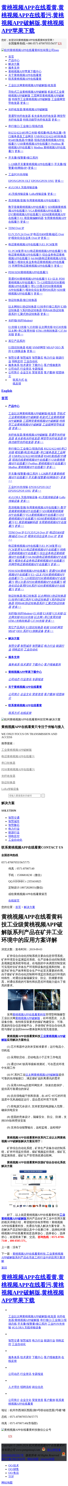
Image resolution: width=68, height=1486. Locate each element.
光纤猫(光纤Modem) (20, 320)
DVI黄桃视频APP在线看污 (24, 214)
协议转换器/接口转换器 (22, 300)
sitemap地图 (48, 1458)
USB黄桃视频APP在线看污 (34, 143)
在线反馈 (25, 712)
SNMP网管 (39, 347)
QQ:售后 (13, 1472)
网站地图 (33, 1458)
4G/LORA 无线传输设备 (23, 187)
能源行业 (14, 832)
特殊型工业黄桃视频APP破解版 (31, 99)
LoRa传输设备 (38, 193)
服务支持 (14, 67)
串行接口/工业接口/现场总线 (25, 126)
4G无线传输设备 (18, 193)
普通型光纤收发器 (19, 115)
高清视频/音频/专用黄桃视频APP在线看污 (34, 200)
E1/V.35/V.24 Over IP (20, 234)
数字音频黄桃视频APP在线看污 (27, 206)
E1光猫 (12, 327)
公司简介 (14, 372)
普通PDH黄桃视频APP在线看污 (27, 278)
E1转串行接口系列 (48, 306)
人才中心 (14, 1380)
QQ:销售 (13, 1469)
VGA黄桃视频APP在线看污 (45, 210)
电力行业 (49, 357)
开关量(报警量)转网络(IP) (43, 477)
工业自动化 (31, 361)
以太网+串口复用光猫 (21, 330)
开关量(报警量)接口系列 (23, 157)
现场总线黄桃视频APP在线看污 (31, 459)
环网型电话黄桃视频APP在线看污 (32, 265)
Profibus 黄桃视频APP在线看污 (47, 463)
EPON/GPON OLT (19, 180)
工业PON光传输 (18, 174)
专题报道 (37, 368)
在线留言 (14, 900)
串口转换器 (8, 762)
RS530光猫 (60, 327)
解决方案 (14, 63)
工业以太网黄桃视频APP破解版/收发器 (32, 85)
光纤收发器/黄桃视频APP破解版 (28, 109)
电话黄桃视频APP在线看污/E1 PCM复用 (33, 244)
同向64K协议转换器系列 (29, 603)
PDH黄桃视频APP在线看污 (18, 769)
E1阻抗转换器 (16, 347)
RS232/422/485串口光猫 (22, 132)
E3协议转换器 (40, 599)
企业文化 (25, 372)
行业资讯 (25, 368)
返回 (4, 1267)
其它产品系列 (16, 340)
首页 (11, 56)
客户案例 (49, 372)
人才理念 (14, 1386)
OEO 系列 (22, 631)
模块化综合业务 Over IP (25, 237)
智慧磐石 (37, 357)
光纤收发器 (8, 775)
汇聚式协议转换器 (28, 313)
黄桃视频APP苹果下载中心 (24, 71)
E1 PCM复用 (16, 250)
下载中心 (37, 365)
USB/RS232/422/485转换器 (50, 136)
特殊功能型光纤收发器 (37, 119)
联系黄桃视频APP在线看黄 (24, 78)
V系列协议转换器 (31, 310)
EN (60, 43)
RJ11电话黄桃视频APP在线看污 (43, 250)
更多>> (24, 102)
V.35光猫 (32, 327)
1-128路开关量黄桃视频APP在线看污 (31, 164)
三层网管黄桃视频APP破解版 (41, 420)
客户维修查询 (52, 365)
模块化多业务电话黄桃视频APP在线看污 (40, 560)
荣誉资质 (37, 372)
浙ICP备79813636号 (13, 1458)
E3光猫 (22, 327)
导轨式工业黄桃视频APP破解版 (27, 91)
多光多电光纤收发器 (43, 115)
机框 (29, 347)
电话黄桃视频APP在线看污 (18, 756)
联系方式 (18, 379)
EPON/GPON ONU (42, 180)
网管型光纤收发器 (51, 438)
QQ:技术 (13, 1465)
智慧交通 (14, 357)
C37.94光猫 (37, 620)
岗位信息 (37, 1386)
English (6, 391)
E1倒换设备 (19, 351)
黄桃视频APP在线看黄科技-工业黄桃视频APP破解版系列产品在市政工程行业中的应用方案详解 (33, 1257)
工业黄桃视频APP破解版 (16, 749)
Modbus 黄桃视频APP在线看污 (27, 467)
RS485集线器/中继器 (20, 140)
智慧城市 (25, 357)
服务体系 (14, 365)
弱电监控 (17, 361)
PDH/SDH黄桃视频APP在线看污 (28, 272)
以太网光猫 (46, 327)
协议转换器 (8, 782)
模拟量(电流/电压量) (50, 132)
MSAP (50, 347)
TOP (11, 1476)
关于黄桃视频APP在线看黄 (24, 75)
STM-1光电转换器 (47, 330)
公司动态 (14, 368)
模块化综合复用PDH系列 (40, 289)
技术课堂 (25, 365)
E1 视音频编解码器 (32, 218)
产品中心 (14, 60)
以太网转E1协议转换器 (22, 306)
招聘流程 (25, 1386)
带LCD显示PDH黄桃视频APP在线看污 (38, 581)
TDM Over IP (16, 228)
